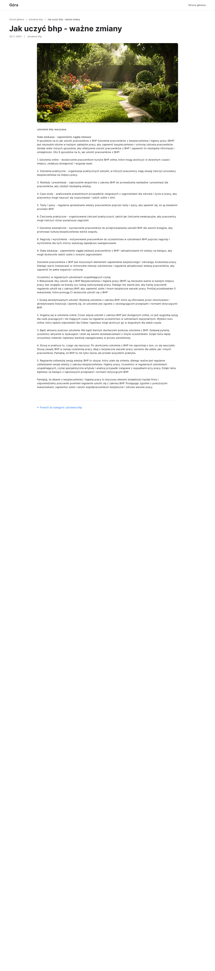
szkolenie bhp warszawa (51, 129)
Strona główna (197, 5)
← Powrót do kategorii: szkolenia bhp (59, 407)
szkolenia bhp (36, 19)
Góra (13, 5)
